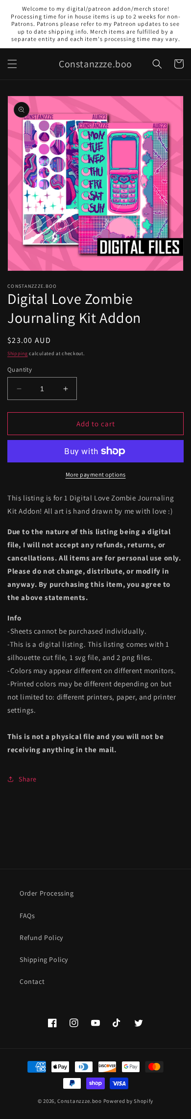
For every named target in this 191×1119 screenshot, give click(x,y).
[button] (12, 64)
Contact (32, 981)
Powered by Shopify (128, 1101)
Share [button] (28, 779)
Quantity (19, 369)
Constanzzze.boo (79, 1101)
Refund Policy (41, 937)
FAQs (27, 915)
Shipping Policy (44, 959)
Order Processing (47, 893)
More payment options (96, 474)
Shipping (17, 353)
